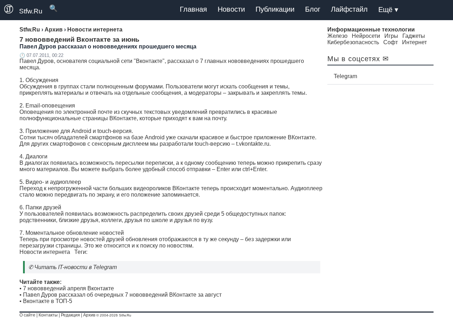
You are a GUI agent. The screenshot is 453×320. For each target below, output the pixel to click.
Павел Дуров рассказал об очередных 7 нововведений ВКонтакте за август (122, 295)
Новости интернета (44, 252)
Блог (312, 9)
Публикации (275, 9)
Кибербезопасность (353, 42)
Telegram (345, 76)
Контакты (48, 315)
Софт (390, 42)
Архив (89, 315)
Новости (231, 9)
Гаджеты (413, 36)
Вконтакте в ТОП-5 (47, 301)
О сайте (27, 315)
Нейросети (366, 36)
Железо (337, 36)
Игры (391, 36)
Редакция (70, 315)
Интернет (414, 42)
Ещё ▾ (388, 9)
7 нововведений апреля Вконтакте (68, 288)
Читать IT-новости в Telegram (75, 267)
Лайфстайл (349, 9)
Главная (193, 9)
